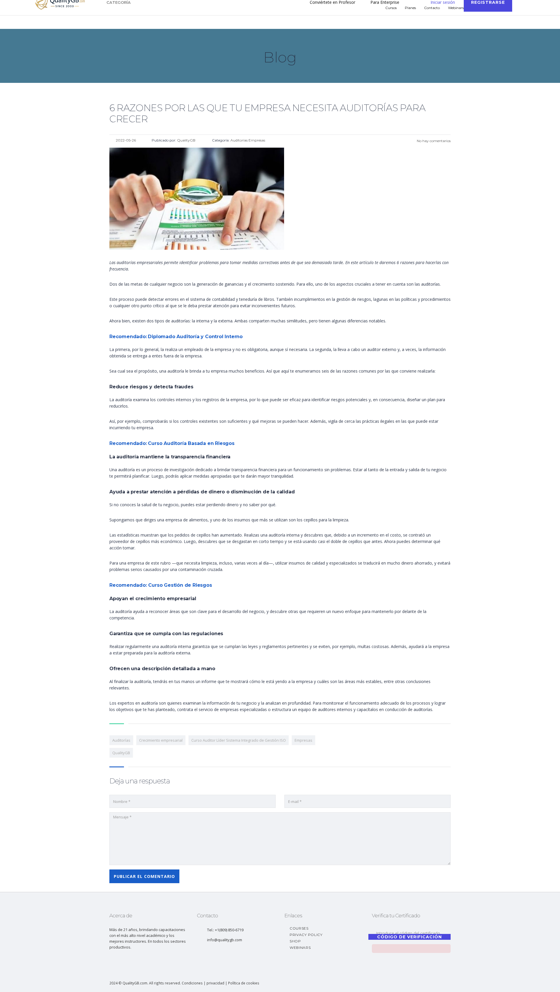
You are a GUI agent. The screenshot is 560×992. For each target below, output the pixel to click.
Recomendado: (128, 336)
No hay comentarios (433, 141)
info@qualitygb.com (224, 939)
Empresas (303, 740)
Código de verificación (409, 936)
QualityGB (121, 752)
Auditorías (121, 740)
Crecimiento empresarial (161, 740)
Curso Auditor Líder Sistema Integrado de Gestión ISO (238, 740)
